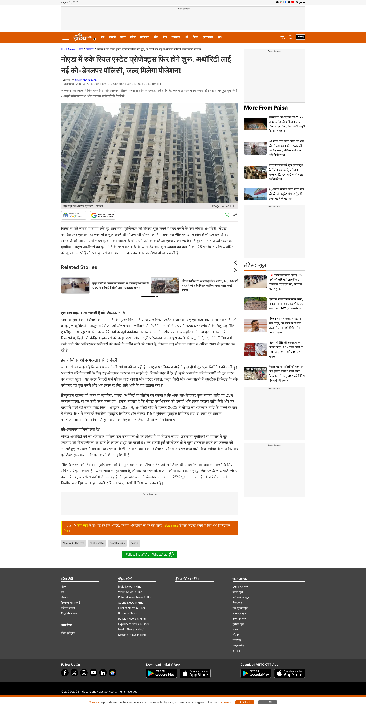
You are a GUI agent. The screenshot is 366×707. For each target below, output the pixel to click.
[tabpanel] (105, 285)
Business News (127, 613)
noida (134, 543)
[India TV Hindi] (84, 37)
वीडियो (112, 37)
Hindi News (68, 49)
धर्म (186, 37)
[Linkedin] (103, 672)
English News (69, 613)
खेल (156, 37)
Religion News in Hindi (132, 618)
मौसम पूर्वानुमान (68, 633)
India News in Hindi (130, 586)
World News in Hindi (130, 591)
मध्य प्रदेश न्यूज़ (240, 608)
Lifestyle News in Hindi (132, 634)
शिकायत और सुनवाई (70, 602)
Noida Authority (73, 543)
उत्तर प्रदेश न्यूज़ (240, 586)
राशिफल (176, 37)
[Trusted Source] (102, 215)
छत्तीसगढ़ (237, 640)
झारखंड (236, 650)
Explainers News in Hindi (133, 624)
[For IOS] (289, 673)
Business (171, 525)
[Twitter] (74, 672)
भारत (122, 37)
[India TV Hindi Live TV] (300, 37)
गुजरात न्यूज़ (238, 624)
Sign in (300, 2)
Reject (268, 702)
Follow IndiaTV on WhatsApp (146, 554)
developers (117, 543)
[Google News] (73, 215)
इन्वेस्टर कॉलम (68, 608)
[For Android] (255, 673)
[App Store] (195, 673)
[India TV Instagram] (84, 672)
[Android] (281, 2)
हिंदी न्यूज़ (82, 525)
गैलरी (195, 37)
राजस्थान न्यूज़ (239, 618)
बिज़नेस (89, 49)
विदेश (133, 37)
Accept (245, 702)
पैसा (165, 37)
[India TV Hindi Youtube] (292, 2)
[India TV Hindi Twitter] (289, 2)
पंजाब (235, 629)
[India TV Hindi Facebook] (285, 2)
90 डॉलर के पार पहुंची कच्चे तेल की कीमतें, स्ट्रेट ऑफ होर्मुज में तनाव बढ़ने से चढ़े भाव (286, 193)
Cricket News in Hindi (131, 608)
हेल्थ (220, 37)
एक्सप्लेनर (208, 37)
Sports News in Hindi (131, 602)
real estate (97, 543)
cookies (226, 702)
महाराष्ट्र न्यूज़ (239, 613)
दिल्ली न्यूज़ (238, 591)
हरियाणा (236, 634)
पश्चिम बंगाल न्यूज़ (241, 597)
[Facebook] (65, 672)
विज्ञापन (64, 597)
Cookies (94, 702)
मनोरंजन (144, 37)
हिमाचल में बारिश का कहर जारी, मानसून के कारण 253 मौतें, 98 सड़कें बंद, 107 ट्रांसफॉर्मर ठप (286, 303)
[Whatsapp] (227, 215)
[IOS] (277, 2)
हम (62, 591)
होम (102, 37)
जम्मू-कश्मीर (238, 645)
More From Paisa (266, 107)
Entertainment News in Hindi (135, 597)
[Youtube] (93, 672)
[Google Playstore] (161, 673)
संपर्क (63, 586)
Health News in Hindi (131, 629)
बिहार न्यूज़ (237, 602)
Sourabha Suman (86, 79)
